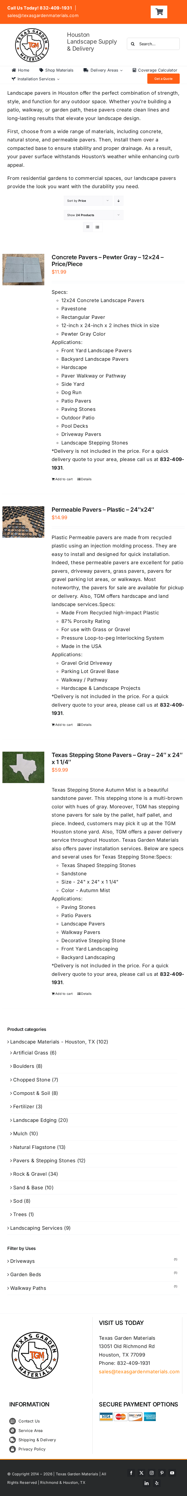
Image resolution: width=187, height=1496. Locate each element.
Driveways (22, 1261)
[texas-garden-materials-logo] (32, 31)
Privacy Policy (32, 1449)
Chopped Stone (31, 1080)
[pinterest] (162, 1473)
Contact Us (29, 1421)
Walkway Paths (28, 1288)
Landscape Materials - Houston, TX (52, 1042)
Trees (20, 1214)
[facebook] (131, 1473)
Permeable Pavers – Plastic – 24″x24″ (103, 509)
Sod (17, 1201)
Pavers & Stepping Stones (44, 1161)
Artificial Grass (30, 1053)
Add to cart (64, 479)
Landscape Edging (35, 1120)
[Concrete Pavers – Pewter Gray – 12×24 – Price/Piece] (23, 269)
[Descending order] (118, 201)
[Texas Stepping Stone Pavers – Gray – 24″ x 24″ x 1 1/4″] (23, 767)
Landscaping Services (36, 1228)
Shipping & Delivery (37, 1439)
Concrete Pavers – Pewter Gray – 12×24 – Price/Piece (108, 261)
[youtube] (172, 1473)
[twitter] (141, 1473)
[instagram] (152, 1473)
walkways (129, 579)
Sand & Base (28, 1188)
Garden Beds (25, 1274)
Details (86, 479)
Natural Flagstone (34, 1147)
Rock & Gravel (30, 1174)
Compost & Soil (31, 1093)
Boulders (23, 1066)
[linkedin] (146, 1483)
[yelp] (157, 1483)
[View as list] (97, 227)
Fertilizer (23, 1106)
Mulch (20, 1133)
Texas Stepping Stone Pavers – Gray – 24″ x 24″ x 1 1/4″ (117, 758)
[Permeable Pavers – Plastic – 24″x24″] (23, 522)
